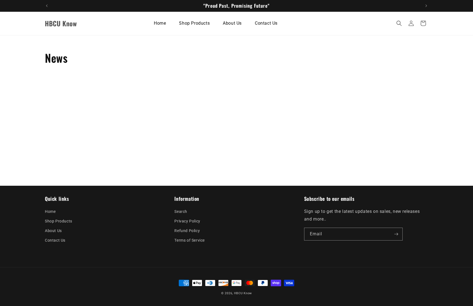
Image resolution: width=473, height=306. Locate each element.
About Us (53, 230)
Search (180, 211)
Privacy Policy (187, 221)
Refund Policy (187, 230)
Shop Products (58, 221)
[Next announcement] (426, 6)
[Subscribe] (396, 234)
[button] (399, 23)
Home (50, 211)
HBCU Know (243, 293)
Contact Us (55, 240)
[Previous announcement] (47, 6)
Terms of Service (189, 240)
